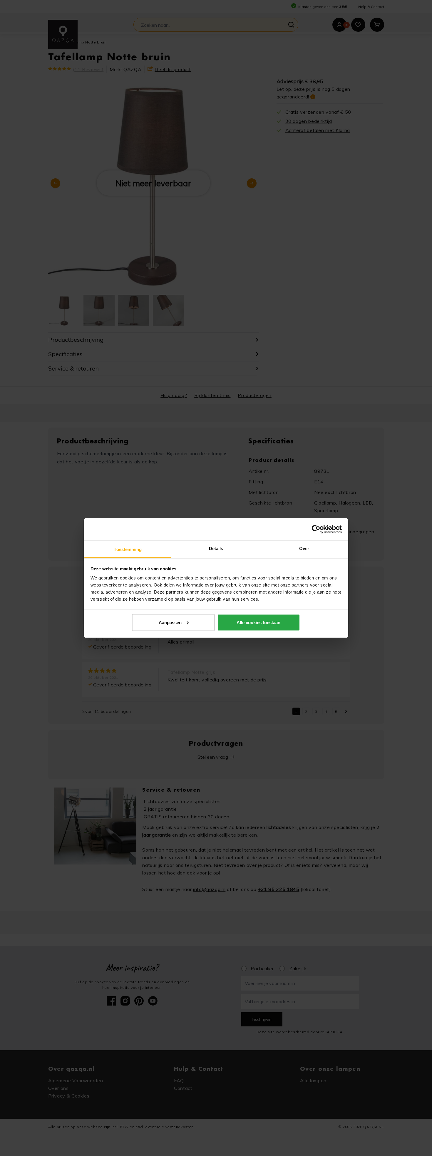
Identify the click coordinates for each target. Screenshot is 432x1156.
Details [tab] (216, 548)
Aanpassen (170, 622)
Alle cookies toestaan (258, 622)
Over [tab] (304, 548)
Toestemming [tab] (128, 549)
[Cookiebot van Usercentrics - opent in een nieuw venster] (316, 529)
